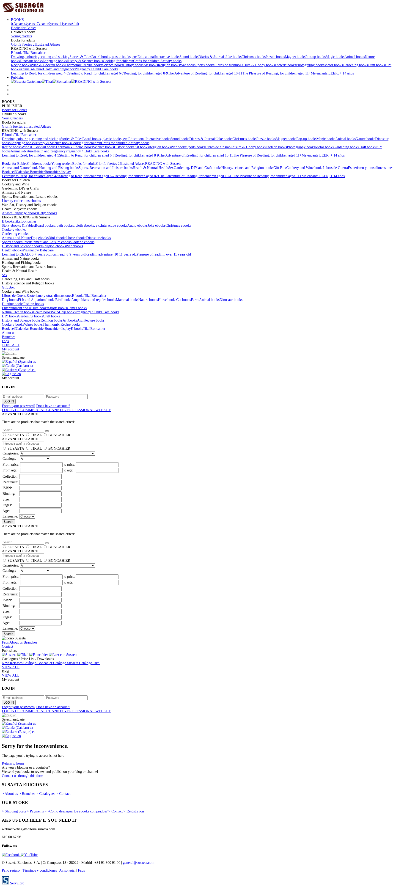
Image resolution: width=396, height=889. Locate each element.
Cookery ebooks (14, 229)
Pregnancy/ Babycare (38, 250)
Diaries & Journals (211, 57)
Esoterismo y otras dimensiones (370, 168)
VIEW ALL (10, 667)
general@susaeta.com (138, 862)
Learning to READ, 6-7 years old (26, 254)
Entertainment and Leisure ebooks (47, 242)
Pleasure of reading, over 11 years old (164, 254)
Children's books (39, 163)
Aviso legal (67, 870)
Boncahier (37, 53)
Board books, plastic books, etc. (114, 57)
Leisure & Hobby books (257, 65)
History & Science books (85, 61)
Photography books (310, 65)
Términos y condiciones (39, 870)
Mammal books (127, 300)
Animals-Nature (31, 69)
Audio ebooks (137, 225)
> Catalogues (45, 793)
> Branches (27, 793)
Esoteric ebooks (83, 242)
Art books (150, 65)
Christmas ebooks (178, 225)
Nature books (365, 139)
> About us (10, 793)
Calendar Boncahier (30, 172)
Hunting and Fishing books (59, 168)
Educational (146, 57)
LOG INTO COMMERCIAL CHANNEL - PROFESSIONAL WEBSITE (56, 410)
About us (8, 333)
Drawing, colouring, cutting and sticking (40, 57)
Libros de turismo (227, 65)
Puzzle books (275, 57)
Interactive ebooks (114, 225)
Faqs (5, 341)
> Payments (35, 811)
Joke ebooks (156, 225)
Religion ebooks (54, 246)
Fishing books (33, 304)
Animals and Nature (16, 238)
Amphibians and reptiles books (93, 300)
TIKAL (36, 435)
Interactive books (167, 57)
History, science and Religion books (247, 168)
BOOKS (17, 20)
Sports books (204, 65)
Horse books (167, 300)
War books (187, 65)
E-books (17, 53)
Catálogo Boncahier (38, 663)
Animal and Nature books (20, 168)
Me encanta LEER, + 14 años (332, 73)
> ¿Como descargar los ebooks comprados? (76, 811)
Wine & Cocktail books (48, 65)
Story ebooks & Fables (18, 225)
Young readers (21, 36)
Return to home (13, 763)
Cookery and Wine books (304, 168)
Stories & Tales (80, 57)
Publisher (18, 77)
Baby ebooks (47, 213)
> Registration (134, 811)
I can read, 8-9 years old (67, 254)
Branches (8, 337)
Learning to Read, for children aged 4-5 (39, 73)
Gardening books (355, 65)
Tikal (26, 53)
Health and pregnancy (59, 69)
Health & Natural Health (150, 168)
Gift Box (279, 168)
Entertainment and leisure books (25, 308)
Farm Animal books (205, 300)
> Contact (63, 793)
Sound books (188, 57)
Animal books (354, 57)
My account (10, 349)
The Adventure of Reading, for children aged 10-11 (205, 73)
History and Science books (21, 320)
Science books (112, 65)
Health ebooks (12, 250)
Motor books (333, 65)
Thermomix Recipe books (83, 65)
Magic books (335, 57)
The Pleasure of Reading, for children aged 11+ (276, 73)
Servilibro (16, 883)
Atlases (7, 213)
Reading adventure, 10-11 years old (111, 254)
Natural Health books (17, 312)
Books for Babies (23, 28)
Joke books (233, 57)
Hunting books (12, 304)
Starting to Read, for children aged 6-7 (96, 73)
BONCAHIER (59, 435)
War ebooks (74, 246)
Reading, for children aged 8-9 (146, 73)
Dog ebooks (40, 238)
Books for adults (84, 163)
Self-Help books (64, 312)
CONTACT (10, 345)
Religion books (169, 65)
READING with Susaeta (163, 163)
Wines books (33, 324)
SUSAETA (16, 435)
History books (133, 65)
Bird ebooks (57, 238)
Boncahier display (58, 172)
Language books (55, 61)
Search (8, 521)
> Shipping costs (14, 811)
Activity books (171, 61)
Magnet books (295, 57)
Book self (9, 172)
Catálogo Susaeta (66, 663)
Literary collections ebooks (21, 201)
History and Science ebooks (22, 246)
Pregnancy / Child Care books (96, 69)
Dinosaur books (31, 61)
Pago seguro (11, 870)
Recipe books (21, 65)
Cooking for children (118, 61)
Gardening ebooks (15, 234)
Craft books (376, 65)
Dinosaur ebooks (98, 238)
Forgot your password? (18, 406)
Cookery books (13, 324)
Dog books (10, 300)
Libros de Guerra (335, 168)
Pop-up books (315, 57)
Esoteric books (285, 65)
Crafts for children (146, 61)
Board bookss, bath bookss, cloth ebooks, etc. (68, 225)
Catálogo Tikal (89, 663)
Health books (42, 312)
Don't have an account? (53, 406)
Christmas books (254, 57)
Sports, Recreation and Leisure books (106, 168)
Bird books (63, 300)
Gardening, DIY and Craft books (197, 168)
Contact (7, 646)
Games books (77, 308)
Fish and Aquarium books (36, 300)
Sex (171, 168)
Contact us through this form (22, 776)
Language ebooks (25, 213)
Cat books (183, 300)
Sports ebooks (12, 242)
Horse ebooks (76, 238)
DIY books (10, 316)
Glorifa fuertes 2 (23, 44)
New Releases (12, 663)
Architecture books (90, 320)
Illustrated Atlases (47, 44)
